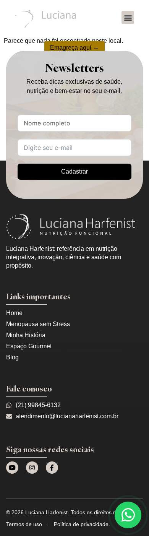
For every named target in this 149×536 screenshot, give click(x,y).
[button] (127, 17)
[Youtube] (12, 467)
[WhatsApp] (128, 515)
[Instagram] (32, 467)
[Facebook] (52, 467)
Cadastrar (74, 171)
